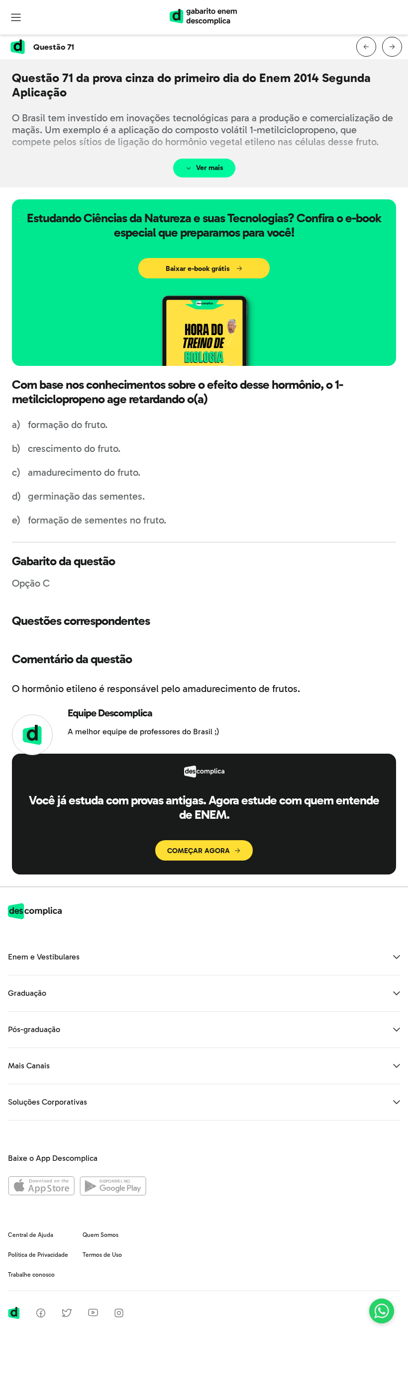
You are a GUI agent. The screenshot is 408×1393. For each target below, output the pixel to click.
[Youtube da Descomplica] (93, 1313)
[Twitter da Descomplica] (67, 1314)
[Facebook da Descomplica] (40, 1314)
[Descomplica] (35, 916)
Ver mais (209, 168)
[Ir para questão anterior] (366, 47)
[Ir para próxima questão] (392, 47)
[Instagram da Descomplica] (118, 1314)
